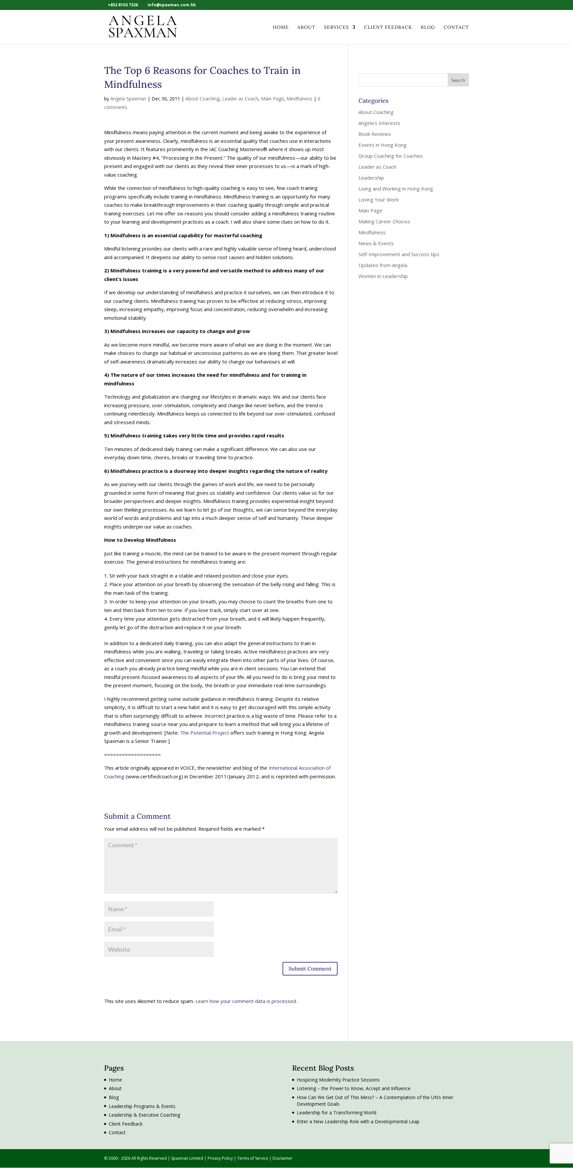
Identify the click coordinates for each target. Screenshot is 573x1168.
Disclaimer (282, 1158)
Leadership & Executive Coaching (144, 1115)
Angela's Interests (379, 123)
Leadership (371, 177)
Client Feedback (388, 27)
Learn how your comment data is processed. (246, 1001)
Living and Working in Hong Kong (395, 188)
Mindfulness (299, 98)
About (306, 27)
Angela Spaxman (128, 98)
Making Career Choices (384, 221)
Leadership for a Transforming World (336, 1112)
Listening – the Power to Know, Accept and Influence (354, 1088)
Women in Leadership (383, 276)
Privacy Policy (221, 1158)
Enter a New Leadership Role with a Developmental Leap (358, 1121)
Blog (428, 27)
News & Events (376, 243)
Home (281, 27)
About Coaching (202, 98)
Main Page (272, 98)
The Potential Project (204, 732)
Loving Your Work (378, 199)
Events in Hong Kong (382, 144)
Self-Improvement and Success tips (398, 254)
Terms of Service (253, 1158)
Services (336, 27)
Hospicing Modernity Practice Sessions (338, 1080)
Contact (456, 27)
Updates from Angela (382, 265)
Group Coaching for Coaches (390, 155)
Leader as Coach (240, 98)
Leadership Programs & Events (142, 1106)
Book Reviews (374, 134)
